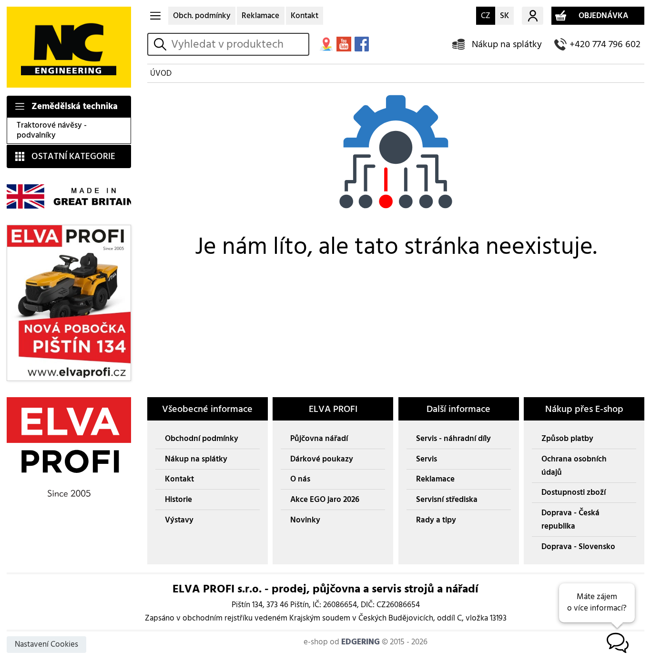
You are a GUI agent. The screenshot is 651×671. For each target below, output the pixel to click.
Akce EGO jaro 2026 (324, 499)
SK (504, 15)
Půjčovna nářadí (319, 438)
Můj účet (532, 16)
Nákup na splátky (507, 44)
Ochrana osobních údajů (574, 465)
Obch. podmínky (202, 15)
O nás (300, 479)
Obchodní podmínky (201, 438)
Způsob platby (567, 438)
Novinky (305, 520)
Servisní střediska (447, 499)
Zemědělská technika (74, 106)
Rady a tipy (436, 520)
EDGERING (360, 642)
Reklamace (260, 15)
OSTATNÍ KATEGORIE (73, 156)
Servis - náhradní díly (453, 438)
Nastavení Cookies (46, 644)
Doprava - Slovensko (578, 546)
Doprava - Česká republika (570, 519)
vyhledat (162, 44)
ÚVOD (161, 73)
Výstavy (179, 520)
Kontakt (304, 15)
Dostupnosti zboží (573, 492)
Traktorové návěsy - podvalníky (52, 130)
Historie (178, 499)
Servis (426, 459)
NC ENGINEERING (69, 47)
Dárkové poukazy (321, 459)
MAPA (326, 44)
